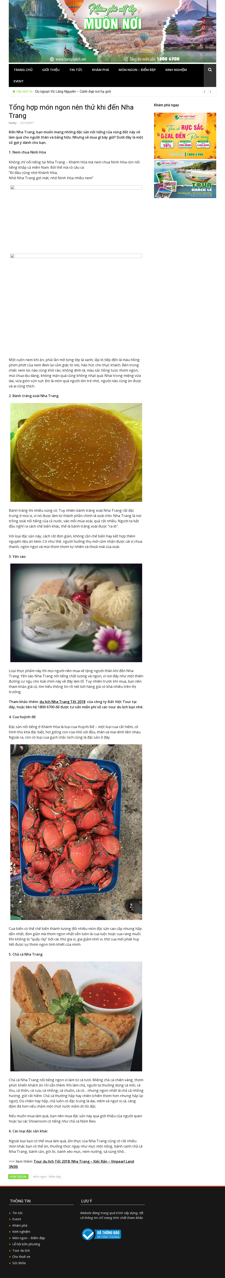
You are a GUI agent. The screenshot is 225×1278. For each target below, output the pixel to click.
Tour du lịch (21, 1250)
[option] (124, 91)
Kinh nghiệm (176, 69)
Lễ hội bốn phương (26, 1244)
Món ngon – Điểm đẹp (137, 69)
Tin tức (75, 69)
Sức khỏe (19, 1263)
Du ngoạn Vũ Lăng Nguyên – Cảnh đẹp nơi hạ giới (73, 91)
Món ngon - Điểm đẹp (47, 1177)
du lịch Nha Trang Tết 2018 (62, 701)
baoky (12, 123)
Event (19, 81)
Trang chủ (23, 69)
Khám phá (100, 69)
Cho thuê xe (21, 1256)
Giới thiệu (51, 69)
